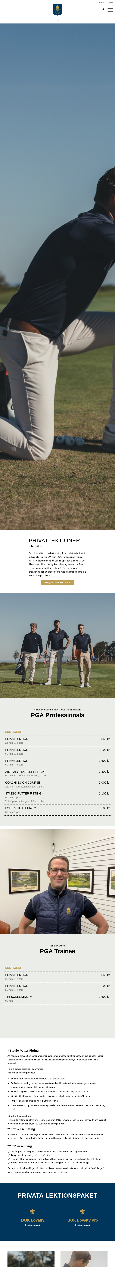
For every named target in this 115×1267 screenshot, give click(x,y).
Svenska (101, 2)
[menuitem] (101, 2)
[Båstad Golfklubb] (57, 9)
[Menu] (109, 9)
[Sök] (102, 9)
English (110, 2)
